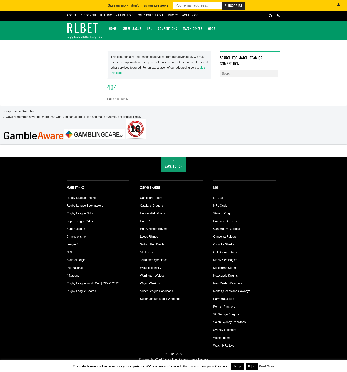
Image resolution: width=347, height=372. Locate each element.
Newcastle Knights (225, 275)
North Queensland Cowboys (231, 291)
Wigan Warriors (150, 283)
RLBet (171, 353)
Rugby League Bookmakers (85, 205)
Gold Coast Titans (225, 252)
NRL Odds (220, 205)
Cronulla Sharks (223, 244)
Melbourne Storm (224, 267)
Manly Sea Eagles (225, 260)
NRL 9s (218, 197)
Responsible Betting (96, 15)
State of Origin (76, 260)
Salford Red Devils (152, 244)
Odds (211, 28)
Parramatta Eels (224, 298)
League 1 (73, 244)
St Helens (146, 252)
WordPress (162, 359)
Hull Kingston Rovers (154, 228)
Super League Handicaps (156, 291)
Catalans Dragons (152, 205)
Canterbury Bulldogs (226, 228)
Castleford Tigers (151, 197)
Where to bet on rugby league (140, 15)
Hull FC (145, 221)
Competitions (167, 28)
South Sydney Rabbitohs (229, 322)
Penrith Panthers (224, 306)
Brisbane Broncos (225, 221)
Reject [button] (252, 366)
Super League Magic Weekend (160, 298)
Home (112, 28)
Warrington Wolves (152, 275)
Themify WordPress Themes (190, 359)
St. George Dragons (226, 314)
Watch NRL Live (223, 345)
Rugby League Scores (81, 291)
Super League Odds (80, 221)
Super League (131, 28)
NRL (149, 28)
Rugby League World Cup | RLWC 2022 (93, 283)
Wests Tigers (222, 337)
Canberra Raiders (225, 236)
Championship (76, 236)
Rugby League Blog (183, 15)
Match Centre (192, 28)
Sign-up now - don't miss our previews (138, 5)
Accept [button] (237, 366)
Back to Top (174, 166)
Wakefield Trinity (150, 267)
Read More (266, 366)
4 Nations (73, 275)
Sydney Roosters (224, 329)
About (71, 15)
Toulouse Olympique (153, 260)
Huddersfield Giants (153, 213)
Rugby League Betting (81, 197)
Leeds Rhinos (149, 236)
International (75, 267)
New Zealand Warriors (227, 283)
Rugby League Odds (80, 213)
